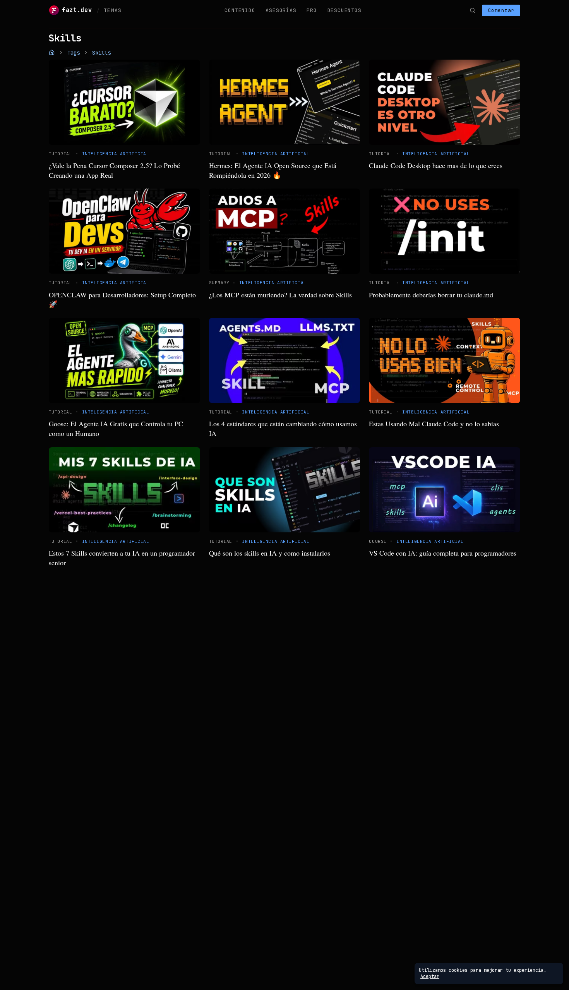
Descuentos (344, 10)
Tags (73, 52)
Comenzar (501, 10)
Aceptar (429, 976)
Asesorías (281, 10)
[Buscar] (472, 10)
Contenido (240, 10)
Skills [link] (101, 52)
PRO (312, 10)
